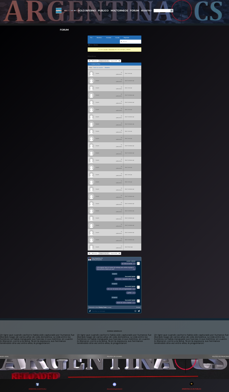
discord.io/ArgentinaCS (114, 389)
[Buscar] (171, 10)
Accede (117, 37)
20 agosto (114, 297)
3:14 (134, 263)
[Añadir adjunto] (90, 311)
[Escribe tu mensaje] (113, 311)
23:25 (133, 302)
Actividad (108, 37)
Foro (91, 37)
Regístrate (126, 37)
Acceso (138, 307)
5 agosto (114, 273)
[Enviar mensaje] (139, 311)
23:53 (133, 289)
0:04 (134, 279)
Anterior (95, 61)
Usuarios (107, 67)
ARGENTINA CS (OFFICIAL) (37, 389)
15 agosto (114, 283)
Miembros (99, 37)
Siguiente (113, 61)
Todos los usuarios (98, 67)
